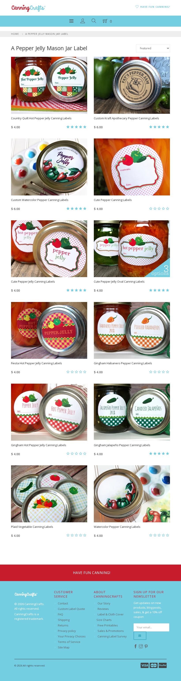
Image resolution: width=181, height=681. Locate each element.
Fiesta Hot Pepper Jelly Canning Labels (36, 363)
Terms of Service (69, 642)
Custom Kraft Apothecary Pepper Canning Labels (126, 118)
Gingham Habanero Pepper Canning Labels (123, 363)
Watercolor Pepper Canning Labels (117, 527)
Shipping (64, 620)
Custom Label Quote (71, 609)
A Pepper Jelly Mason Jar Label (46, 33)
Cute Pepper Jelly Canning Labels (33, 281)
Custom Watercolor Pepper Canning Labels (39, 200)
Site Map (64, 647)
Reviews (103, 609)
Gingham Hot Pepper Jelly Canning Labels (38, 445)
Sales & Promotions (111, 631)
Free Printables (108, 625)
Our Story (104, 603)
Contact (63, 603)
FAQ (60, 614)
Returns (63, 625)
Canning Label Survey (112, 636)
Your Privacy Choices (72, 636)
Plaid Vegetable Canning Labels (32, 527)
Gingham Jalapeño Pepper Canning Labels (122, 445)
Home (15, 33)
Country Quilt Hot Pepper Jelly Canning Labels (41, 118)
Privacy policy (67, 631)
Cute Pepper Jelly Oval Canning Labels (119, 281)
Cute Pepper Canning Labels (113, 200)
